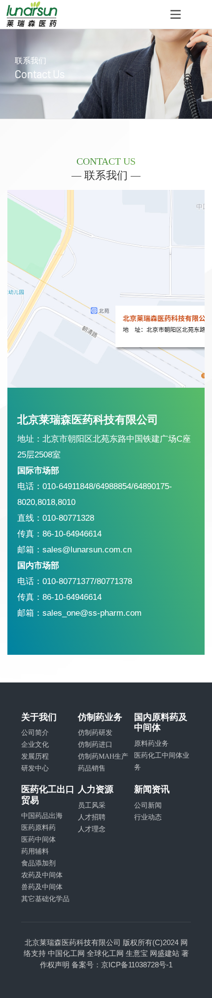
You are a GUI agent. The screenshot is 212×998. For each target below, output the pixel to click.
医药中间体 (38, 839)
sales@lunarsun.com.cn (87, 549)
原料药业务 (151, 743)
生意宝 (137, 953)
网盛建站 (164, 953)
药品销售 (92, 768)
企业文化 (35, 744)
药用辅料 (35, 851)
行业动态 (148, 817)
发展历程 (35, 756)
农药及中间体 (42, 875)
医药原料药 (38, 827)
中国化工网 (66, 953)
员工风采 (92, 805)
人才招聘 (92, 817)
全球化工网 (105, 953)
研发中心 (35, 768)
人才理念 (92, 829)
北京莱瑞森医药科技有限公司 (73, 942)
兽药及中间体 (42, 887)
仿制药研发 (95, 732)
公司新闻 (148, 805)
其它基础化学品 (45, 899)
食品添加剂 (38, 863)
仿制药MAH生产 (103, 756)
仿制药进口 (95, 744)
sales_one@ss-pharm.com (91, 613)
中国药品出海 (42, 815)
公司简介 (35, 732)
